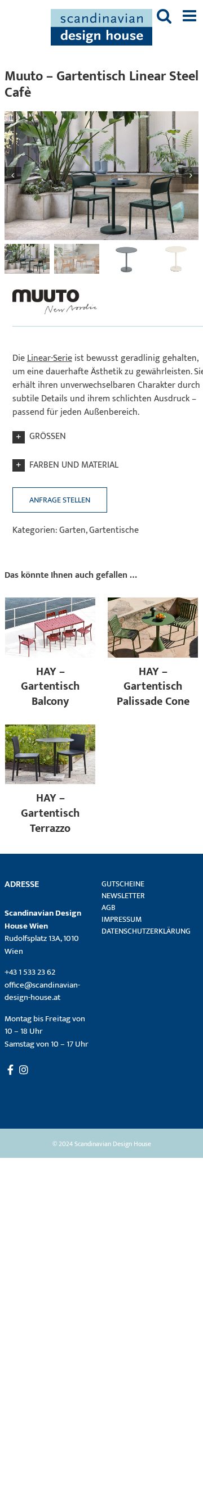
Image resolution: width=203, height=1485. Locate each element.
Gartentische (114, 530)
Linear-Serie (49, 358)
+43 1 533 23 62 (30, 972)
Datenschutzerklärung (143, 931)
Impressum (122, 919)
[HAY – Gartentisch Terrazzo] (50, 731)
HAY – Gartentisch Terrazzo (50, 813)
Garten (72, 530)
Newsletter (123, 896)
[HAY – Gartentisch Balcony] (50, 604)
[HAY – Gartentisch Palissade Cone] (153, 604)
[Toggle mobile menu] (190, 16)
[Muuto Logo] (54, 289)
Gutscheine (123, 884)
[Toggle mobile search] (164, 16)
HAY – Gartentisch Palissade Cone (153, 686)
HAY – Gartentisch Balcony (50, 686)
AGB (109, 907)
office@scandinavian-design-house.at (42, 991)
